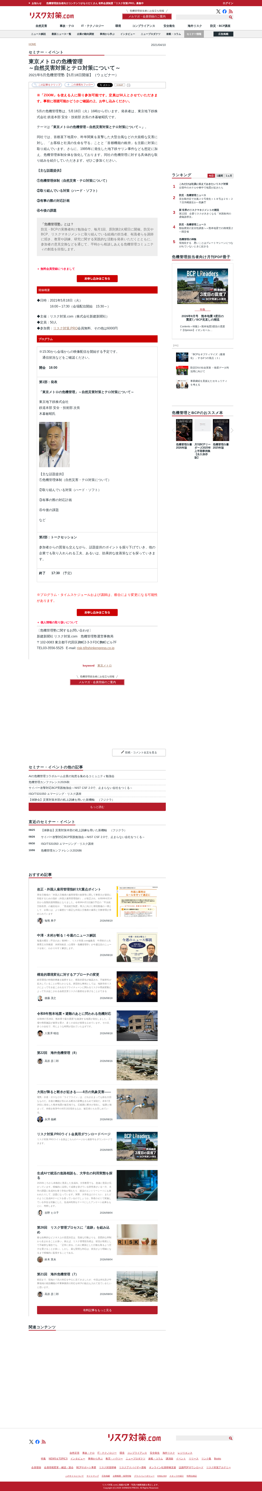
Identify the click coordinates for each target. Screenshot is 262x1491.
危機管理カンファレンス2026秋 (49, 782)
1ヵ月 (229, 175)
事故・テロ (67, 25)
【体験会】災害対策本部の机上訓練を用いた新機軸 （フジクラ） (72, 799)
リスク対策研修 (107, 1467)
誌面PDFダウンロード (191, 1467)
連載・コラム (173, 34)
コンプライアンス (143, 25)
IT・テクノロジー (92, 25)
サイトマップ (93, 1476)
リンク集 (206, 1458)
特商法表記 (192, 1476)
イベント (181, 1458)
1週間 (220, 175)
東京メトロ (104, 665)
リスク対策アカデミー (218, 1467)
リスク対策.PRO (65, 328)
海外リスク (195, 25)
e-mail (120, 85)
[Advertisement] (97, 1374)
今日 (211, 175)
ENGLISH (162, 1476)
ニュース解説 (38, 34)
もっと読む (97, 806)
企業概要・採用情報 (122, 1476)
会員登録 (36, 1467)
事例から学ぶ (107, 34)
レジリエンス (185, 1452)
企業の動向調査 (85, 34)
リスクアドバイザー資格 (132, 1467)
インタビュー (127, 34)
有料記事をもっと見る (97, 1310)
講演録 (169, 1458)
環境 (118, 25)
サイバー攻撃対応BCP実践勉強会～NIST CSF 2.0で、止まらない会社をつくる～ (81, 787)
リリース (194, 1458)
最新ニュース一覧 (61, 34)
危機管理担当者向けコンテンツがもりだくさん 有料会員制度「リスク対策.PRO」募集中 (95, 3)
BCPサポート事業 (86, 1467)
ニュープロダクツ (150, 34)
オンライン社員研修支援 (162, 1467)
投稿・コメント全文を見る (141, 752)
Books (217, 1458)
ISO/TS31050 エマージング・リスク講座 (55, 793)
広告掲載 (223, 34)
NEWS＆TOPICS (58, 1458)
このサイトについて (74, 1476)
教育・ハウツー (114, 1458)
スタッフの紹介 (176, 1476)
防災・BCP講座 (220, 25)
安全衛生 (169, 25)
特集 (43, 1458)
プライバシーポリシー (144, 1476)
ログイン (228, 3)
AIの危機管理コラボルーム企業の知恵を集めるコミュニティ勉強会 (71, 776)
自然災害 (41, 25)
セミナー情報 (194, 34)
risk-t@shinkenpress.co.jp (95, 648)
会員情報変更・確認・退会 (58, 1467)
